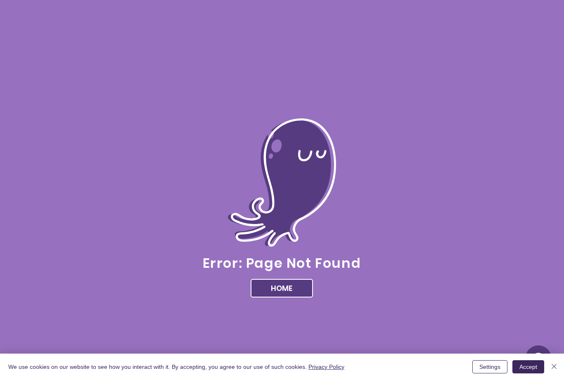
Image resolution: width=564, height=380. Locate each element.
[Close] (554, 366)
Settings (489, 366)
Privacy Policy (326, 366)
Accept (528, 366)
